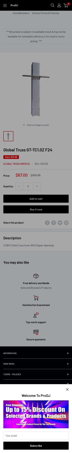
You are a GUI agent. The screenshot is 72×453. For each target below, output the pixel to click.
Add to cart (36, 198)
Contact (36, 13)
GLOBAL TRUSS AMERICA (16, 163)
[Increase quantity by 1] (37, 186)
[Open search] (52, 5)
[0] (66, 5)
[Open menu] (5, 5)
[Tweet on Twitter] (60, 222)
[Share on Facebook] (47, 222)
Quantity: (8, 186)
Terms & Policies (50, 13)
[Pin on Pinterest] (53, 222)
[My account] (59, 5)
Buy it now (36, 209)
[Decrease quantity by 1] (19, 186)
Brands (23, 13)
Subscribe (36, 445)
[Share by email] (66, 222)
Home (16, 13)
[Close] (67, 389)
